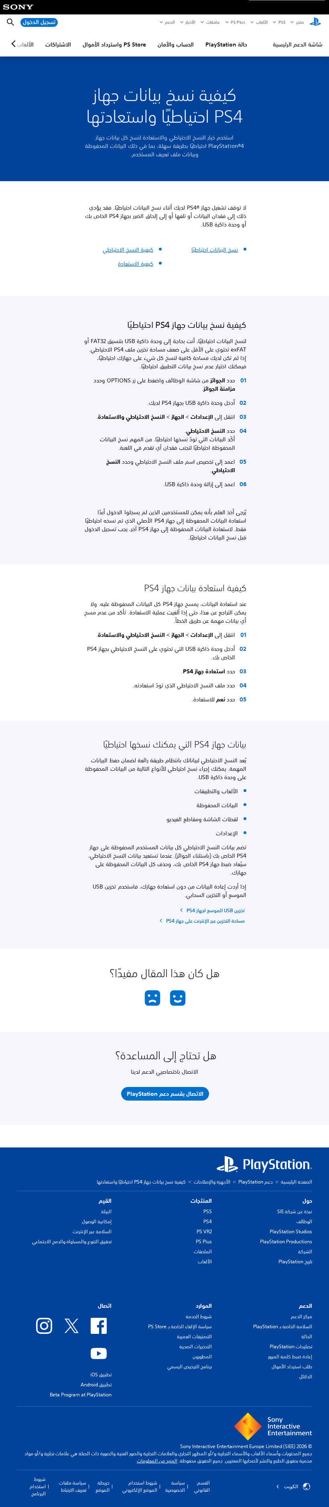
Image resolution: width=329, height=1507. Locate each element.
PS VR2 (204, 1231)
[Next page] (14, 44)
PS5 (207, 1211)
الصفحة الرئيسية (296, 1181)
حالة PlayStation (226, 44)
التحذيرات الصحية (195, 1346)
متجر (300, 22)
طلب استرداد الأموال (292, 1366)
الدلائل (305, 1376)
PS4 (207, 1221)
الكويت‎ (291, 1486)
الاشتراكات (58, 44)
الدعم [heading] (305, 1305)
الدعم (170, 22)
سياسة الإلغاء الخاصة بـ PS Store (180, 1326)
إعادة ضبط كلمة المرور (290, 1356)
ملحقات (212, 22)
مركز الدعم (301, 1316)
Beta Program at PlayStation (81, 1394)
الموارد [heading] (204, 1305)
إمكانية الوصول (97, 1221)
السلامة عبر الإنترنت (92, 1231)
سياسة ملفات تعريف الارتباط (72, 1486)
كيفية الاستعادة (135, 263)
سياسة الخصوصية (175, 1486)
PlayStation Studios (291, 1231)
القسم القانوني (202, 1486)
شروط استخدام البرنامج (38, 1486)
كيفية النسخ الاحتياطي (128, 249)
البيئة (106, 1211)
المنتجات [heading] (201, 1200)
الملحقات (203, 1251)
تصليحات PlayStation (291, 1346)
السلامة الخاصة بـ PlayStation (282, 1326)
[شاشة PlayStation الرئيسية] (315, 22)
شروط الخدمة (199, 1316)
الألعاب (261, 22)
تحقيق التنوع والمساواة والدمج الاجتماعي (72, 1241)
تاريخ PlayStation (295, 1261)
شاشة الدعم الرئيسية (298, 44)
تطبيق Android (96, 1384)
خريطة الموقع (102, 1486)
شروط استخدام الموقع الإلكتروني (139, 1486)
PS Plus (238, 22)
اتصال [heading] (105, 1305)
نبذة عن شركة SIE (294, 1211)
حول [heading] (307, 1200)
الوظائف (304, 1221)
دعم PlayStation (255, 1181)
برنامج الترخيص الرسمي (189, 1366)
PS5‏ (281, 22)
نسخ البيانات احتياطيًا (214, 249)
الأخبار (190, 22)
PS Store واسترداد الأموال (114, 44)
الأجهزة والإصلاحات (212, 1181)
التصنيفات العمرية (194, 1336)
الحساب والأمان (176, 44)
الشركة (305, 1251)
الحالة (306, 1336)
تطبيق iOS (101, 1374)
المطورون (202, 1356)
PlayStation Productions (286, 1241)
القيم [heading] (105, 1200)
